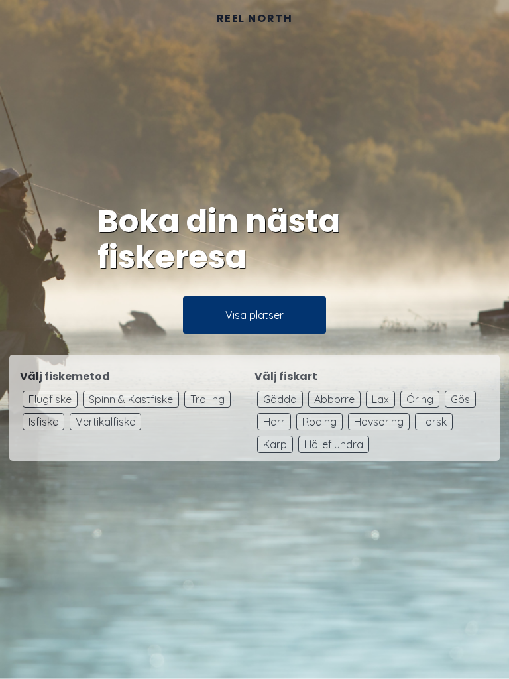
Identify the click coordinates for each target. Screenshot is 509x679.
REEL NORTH (255, 18)
